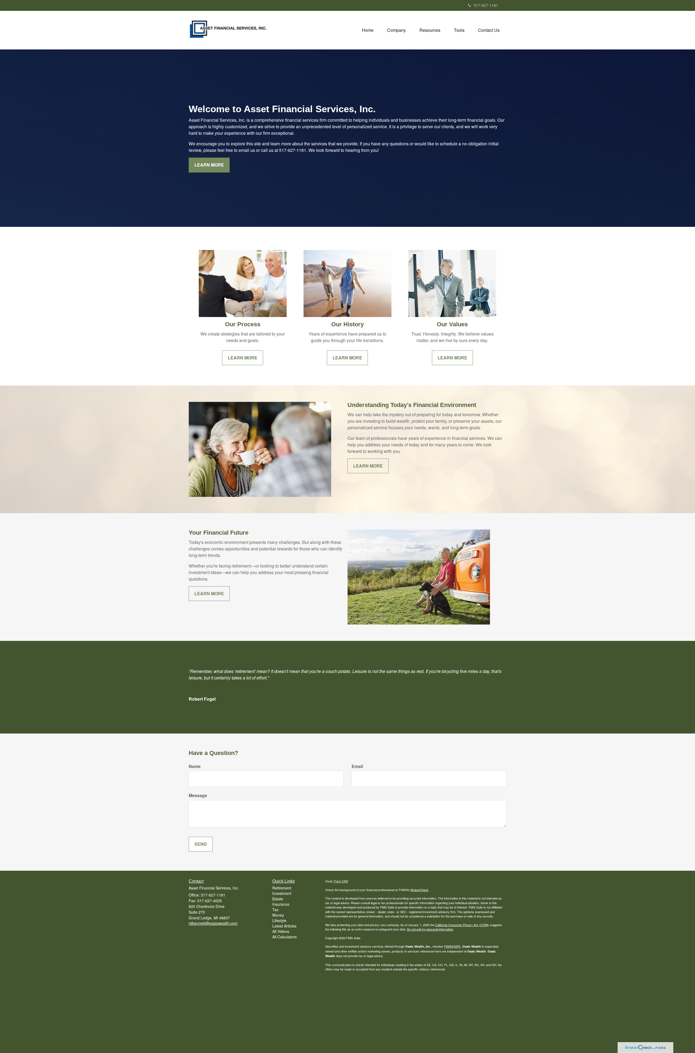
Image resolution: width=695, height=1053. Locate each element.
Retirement (281, 888)
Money (278, 915)
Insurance (280, 904)
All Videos (280, 931)
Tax (275, 909)
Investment (281, 893)
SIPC (457, 946)
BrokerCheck (419, 890)
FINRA (448, 946)
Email (357, 766)
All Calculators (284, 936)
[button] (396, 30)
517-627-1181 (486, 5)
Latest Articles (284, 926)
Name (195, 766)
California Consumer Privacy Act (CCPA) (462, 925)
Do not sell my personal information (430, 929)
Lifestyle (279, 920)
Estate (277, 898)
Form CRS (341, 881)
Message (198, 795)
